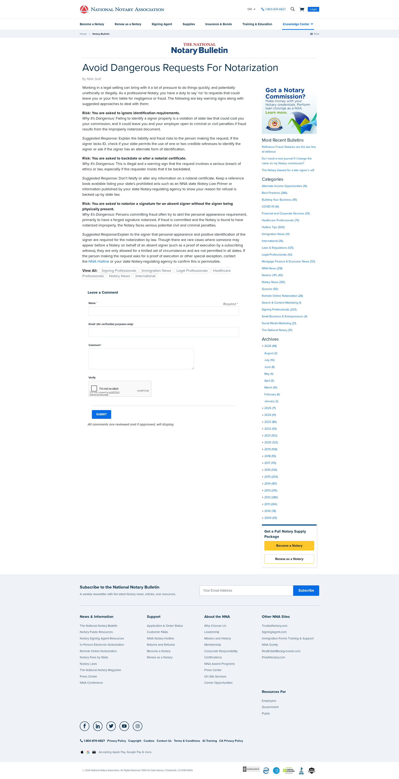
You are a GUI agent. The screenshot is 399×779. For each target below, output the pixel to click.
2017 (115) (270, 463)
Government (270, 707)
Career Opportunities (218, 683)
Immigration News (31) (275, 234)
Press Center (88, 676)
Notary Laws (88, 664)
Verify (92, 377)
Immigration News (156, 270)
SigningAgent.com (274, 632)
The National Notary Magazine (100, 670)
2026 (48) (270, 346)
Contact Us (164, 741)
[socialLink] (86, 726)
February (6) (272, 394)
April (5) (269, 380)
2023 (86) (270, 422)
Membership (212, 645)
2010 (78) (270, 511)
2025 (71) (270, 408)
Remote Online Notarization (98, 651)
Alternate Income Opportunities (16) (284, 186)
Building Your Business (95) (279, 200)
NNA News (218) (272, 268)
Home (83, 33)
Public (266, 713)
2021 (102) (270, 435)
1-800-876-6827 (275, 9)
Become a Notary (92, 24)
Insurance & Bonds (218, 24)
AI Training (209, 741)
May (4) (268, 374)
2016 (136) (270, 470)
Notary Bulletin (101, 33)
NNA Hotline (99, 261)
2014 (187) (270, 483)
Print (316, 33)
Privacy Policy (116, 741)
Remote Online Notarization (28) (282, 296)
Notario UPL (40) (272, 275)
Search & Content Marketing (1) (281, 302)
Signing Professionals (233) (279, 309)
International (145, 276)
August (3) (270, 353)
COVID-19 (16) (270, 206)
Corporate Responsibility (221, 651)
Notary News (119, 276)
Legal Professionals (192, 270)
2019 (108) (270, 449)
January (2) (271, 401)
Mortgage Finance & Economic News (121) (288, 261)
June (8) (269, 367)
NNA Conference (91, 683)
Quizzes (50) (270, 289)
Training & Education (257, 24)
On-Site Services (215, 676)
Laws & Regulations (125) (277, 248)
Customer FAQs (157, 632)
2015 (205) (271, 477)
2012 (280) (271, 497)
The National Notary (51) (277, 330)
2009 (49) (270, 518)
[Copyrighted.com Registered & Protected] (251, 769)
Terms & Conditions (187, 741)
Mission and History (217, 638)
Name (93, 303)
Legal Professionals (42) (277, 254)
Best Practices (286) (274, 193)
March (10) (270, 387)
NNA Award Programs (219, 664)
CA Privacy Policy (231, 741)
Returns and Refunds (161, 645)
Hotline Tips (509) (273, 227)
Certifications (213, 657)
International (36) (272, 241)
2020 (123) (271, 442)
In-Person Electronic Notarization (102, 645)
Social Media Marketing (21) (279, 323)
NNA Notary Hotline (160, 638)
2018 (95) (270, 456)
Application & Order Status (165, 626)
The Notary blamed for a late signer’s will (288, 170)
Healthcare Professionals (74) (280, 220)
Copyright (134, 741)
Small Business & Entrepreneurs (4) (284, 316)
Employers (269, 701)
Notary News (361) (273, 282)
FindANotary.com (273, 657)
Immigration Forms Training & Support (288, 638)
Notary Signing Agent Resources (102, 638)
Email (111, 324)
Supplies (189, 24)
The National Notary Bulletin (98, 626)
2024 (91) (270, 415)
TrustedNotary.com (274, 626)
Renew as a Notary (128, 24)
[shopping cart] (301, 9)
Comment (95, 345)
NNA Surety (270, 645)
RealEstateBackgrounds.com (281, 651)
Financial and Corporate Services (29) (286, 213)
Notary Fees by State (94, 657)
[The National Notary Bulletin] (199, 49)
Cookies (149, 741)
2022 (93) (270, 428)
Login (313, 9)
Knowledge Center (296, 24)
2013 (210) (270, 490)
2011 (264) (270, 504)
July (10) (269, 360)
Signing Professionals (119, 270)
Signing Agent (162, 24)
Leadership (211, 632)
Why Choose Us (215, 626)
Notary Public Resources (96, 632)
